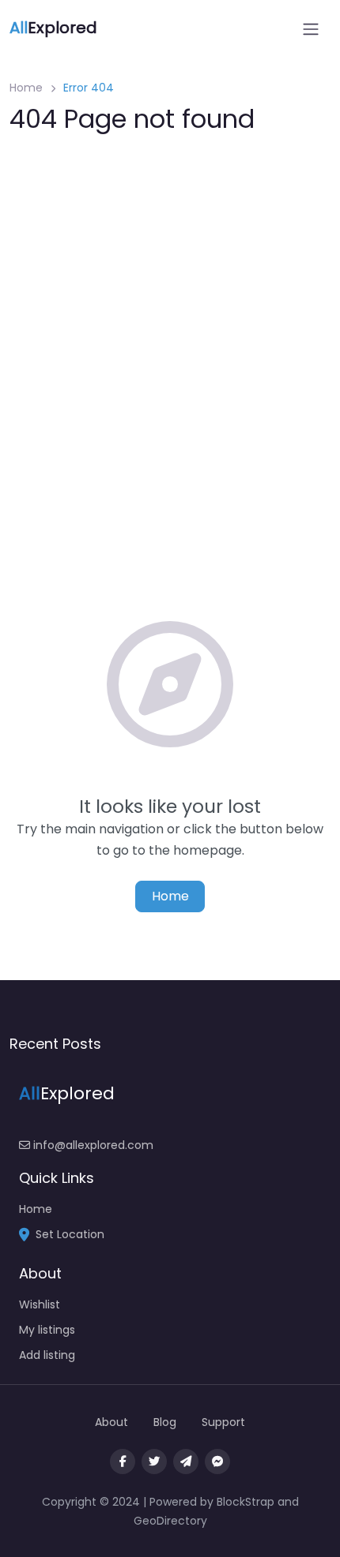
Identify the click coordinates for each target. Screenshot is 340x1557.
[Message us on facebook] (217, 1461)
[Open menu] (311, 29)
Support (223, 1422)
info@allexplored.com (91, 1145)
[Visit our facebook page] (122, 1461)
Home (26, 87)
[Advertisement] (170, 324)
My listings (47, 1330)
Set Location (70, 1234)
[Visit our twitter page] (154, 1461)
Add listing (47, 1355)
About (111, 1422)
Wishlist (39, 1304)
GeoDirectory (170, 1521)
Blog (164, 1422)
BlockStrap (247, 1502)
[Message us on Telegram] (185, 1461)
